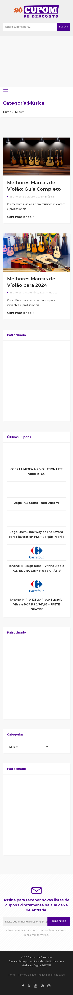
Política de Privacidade (52, 974)
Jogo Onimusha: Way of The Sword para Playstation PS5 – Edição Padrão (36, 534)
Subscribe (59, 921)
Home (7, 112)
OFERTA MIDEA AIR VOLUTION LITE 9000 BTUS (36, 471)
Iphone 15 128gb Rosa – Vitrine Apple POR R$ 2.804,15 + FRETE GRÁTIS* (36, 568)
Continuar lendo (19, 217)
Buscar (63, 26)
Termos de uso (27, 974)
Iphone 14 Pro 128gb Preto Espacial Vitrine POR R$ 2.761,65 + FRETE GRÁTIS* (36, 604)
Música (49, 196)
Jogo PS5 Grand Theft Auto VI (36, 503)
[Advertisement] (36, 61)
